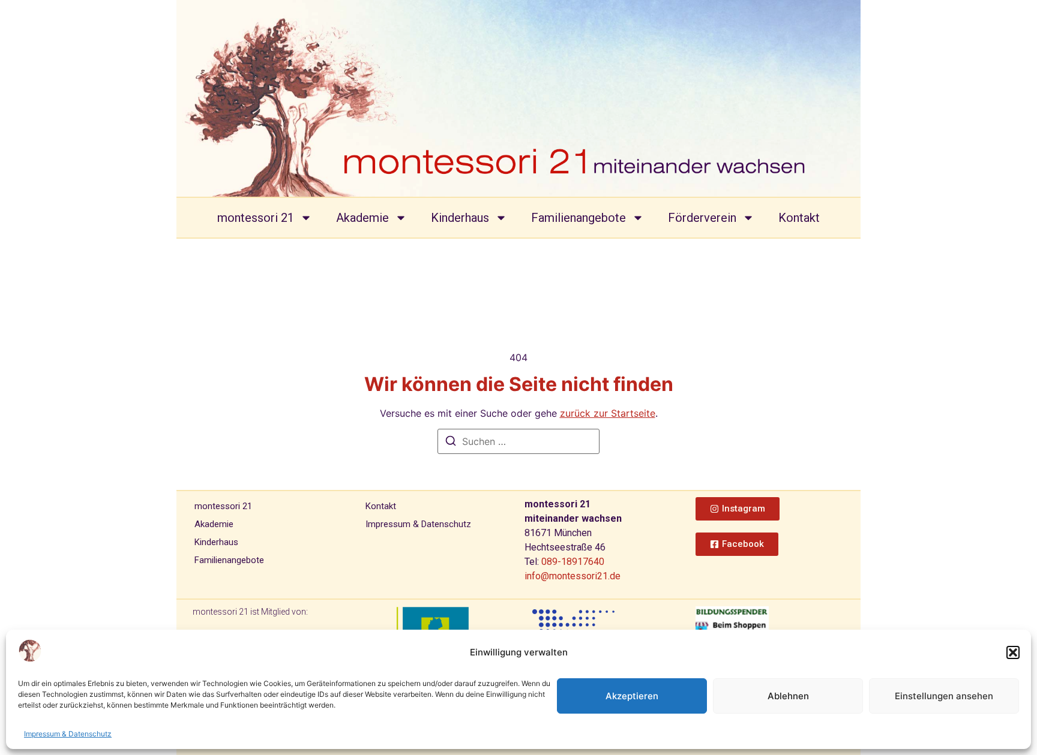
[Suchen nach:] (518, 441)
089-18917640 (572, 561)
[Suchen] (450, 442)
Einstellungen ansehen (944, 696)
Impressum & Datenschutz (68, 733)
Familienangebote (578, 217)
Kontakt (799, 217)
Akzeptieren (632, 696)
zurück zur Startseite (607, 413)
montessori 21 (255, 217)
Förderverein (702, 217)
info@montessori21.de (573, 576)
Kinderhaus (460, 217)
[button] (1013, 652)
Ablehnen (788, 696)
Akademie (362, 217)
